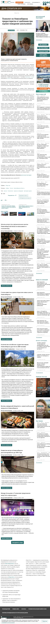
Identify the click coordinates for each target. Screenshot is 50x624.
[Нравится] (1, 200)
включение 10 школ (29, 77)
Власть (38, 114)
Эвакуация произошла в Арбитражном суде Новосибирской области (43, 221)
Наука (38, 95)
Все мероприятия (39, 372)
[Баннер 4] (30, 214)
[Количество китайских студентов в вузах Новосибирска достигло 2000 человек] (17, 358)
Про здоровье (43, 44)
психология (10, 191)
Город (42, 163)
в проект (9, 78)
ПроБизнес (47, 422)
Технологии (42, 95)
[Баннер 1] (4, 214)
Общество (16, 13)
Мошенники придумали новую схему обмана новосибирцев (43, 202)
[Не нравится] (5, 200)
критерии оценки (28, 191)
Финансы (39, 105)
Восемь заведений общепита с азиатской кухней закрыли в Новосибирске (43, 146)
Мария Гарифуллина (9, 349)
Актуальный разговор (40, 17)
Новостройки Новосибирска (43, 55)
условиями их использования (8, 622)
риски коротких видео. (26, 175)
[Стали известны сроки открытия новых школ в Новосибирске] (17, 306)
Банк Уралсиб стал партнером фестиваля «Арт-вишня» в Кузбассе (43, 322)
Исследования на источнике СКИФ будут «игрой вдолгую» (42, 184)
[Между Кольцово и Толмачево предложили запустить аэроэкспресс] (17, 507)
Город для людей (43, 51)
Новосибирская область (19, 188)
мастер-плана (14, 517)
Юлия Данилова (8, 231)
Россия (11, 188)
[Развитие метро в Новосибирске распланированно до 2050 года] (17, 464)
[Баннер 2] (13, 214)
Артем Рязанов (8, 296)
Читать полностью (6, 285)
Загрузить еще (17, 542)
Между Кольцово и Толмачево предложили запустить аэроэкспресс (43, 176)
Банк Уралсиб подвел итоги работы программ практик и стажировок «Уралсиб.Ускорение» (43, 330)
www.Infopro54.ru (9, 563)
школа (5, 191)
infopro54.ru (11, 577)
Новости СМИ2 (4, 211)
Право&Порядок (45, 199)
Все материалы (39, 39)
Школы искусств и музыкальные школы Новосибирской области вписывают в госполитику (14, 226)
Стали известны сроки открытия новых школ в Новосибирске (43, 127)
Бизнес (38, 143)
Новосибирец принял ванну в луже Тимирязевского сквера (26, 207)
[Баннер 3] (22, 214)
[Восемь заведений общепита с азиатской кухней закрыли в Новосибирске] (17, 420)
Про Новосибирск (43, 48)
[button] (40, 4)
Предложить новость (23, 195)
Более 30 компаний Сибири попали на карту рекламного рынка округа (9, 207)
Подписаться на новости (26, 198)
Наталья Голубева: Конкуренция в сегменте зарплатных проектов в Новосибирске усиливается (43, 35)
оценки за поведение (18, 191)
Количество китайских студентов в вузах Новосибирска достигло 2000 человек (43, 136)
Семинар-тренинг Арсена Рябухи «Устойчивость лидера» (43, 356)
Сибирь (7, 188)
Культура (43, 114)
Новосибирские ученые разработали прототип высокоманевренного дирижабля (43, 98)
